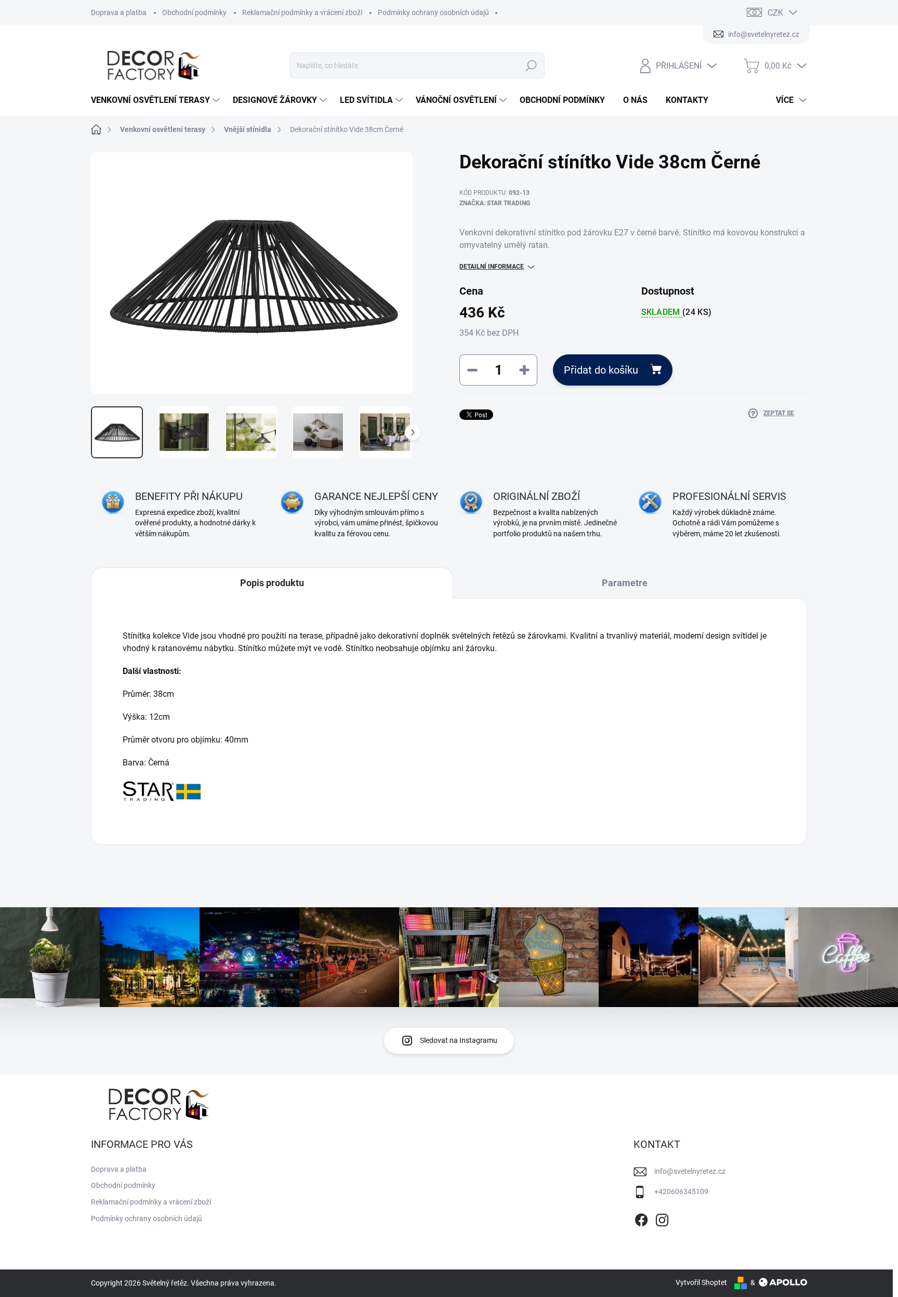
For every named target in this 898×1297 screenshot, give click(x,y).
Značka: (494, 203)
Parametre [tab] (625, 582)
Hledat (531, 65)
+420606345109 (681, 1191)
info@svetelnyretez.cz (689, 1171)
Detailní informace (491, 266)
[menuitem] (156, 100)
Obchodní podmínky (194, 12)
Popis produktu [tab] (272, 582)
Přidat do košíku (601, 370)
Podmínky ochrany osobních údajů (433, 12)
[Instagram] (662, 1218)
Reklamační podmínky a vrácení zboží (302, 12)
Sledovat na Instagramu (458, 1040)
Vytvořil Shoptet (701, 1282)
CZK (775, 13)
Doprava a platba (119, 12)
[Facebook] (641, 1218)
